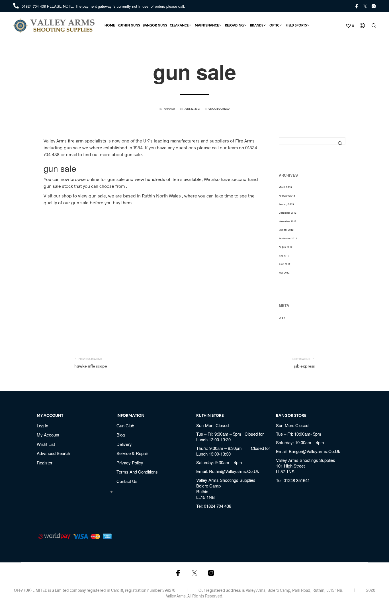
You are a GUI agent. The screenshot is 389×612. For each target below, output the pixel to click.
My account (48, 435)
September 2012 (288, 238)
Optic (274, 25)
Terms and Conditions (137, 472)
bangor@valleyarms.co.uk (314, 451)
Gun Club (125, 426)
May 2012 (284, 272)
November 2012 (287, 221)
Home (110, 25)
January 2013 (286, 204)
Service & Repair (132, 453)
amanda (169, 109)
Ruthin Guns (129, 25)
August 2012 (285, 246)
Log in (282, 317)
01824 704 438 (34, 6)
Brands (256, 25)
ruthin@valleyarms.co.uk (234, 471)
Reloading (234, 25)
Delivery (124, 444)
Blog (120, 435)
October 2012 (286, 229)
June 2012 (284, 264)
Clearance (179, 25)
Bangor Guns (155, 25)
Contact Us (127, 481)
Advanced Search (53, 453)
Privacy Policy (129, 463)
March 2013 (285, 187)
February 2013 (287, 195)
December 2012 (287, 212)
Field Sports (296, 25)
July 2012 (284, 255)
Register (44, 463)
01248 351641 (297, 480)
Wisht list (46, 444)
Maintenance (207, 25)
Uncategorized (219, 109)
